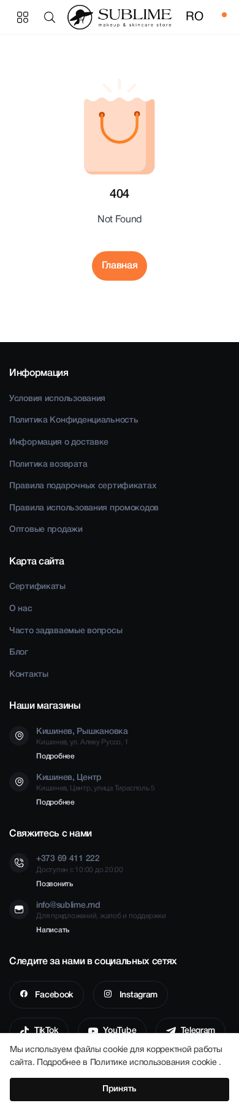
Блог (18, 653)
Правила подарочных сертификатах (82, 486)
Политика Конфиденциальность (73, 420)
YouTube (119, 1031)
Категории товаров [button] (22, 17)
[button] (52, 17)
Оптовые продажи (46, 530)
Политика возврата (48, 465)
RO (194, 17)
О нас (20, 609)
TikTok (46, 1031)
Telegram (198, 1031)
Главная (120, 266)
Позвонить (54, 884)
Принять (119, 1089)
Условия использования (57, 399)
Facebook (53, 995)
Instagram (137, 995)
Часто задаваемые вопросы (65, 631)
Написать (52, 930)
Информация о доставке (58, 442)
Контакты (28, 675)
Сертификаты (37, 587)
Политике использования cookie (154, 1063)
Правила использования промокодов (84, 508)
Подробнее (55, 756)
